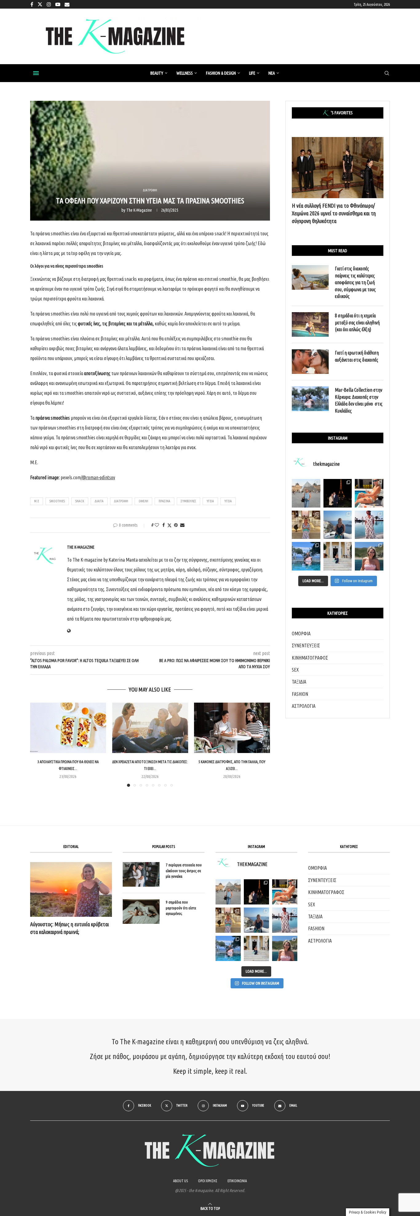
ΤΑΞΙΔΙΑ (299, 681)
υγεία (228, 501)
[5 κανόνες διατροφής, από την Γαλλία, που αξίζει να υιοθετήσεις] (232, 728)
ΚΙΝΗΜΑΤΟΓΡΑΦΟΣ (310, 658)
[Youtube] (58, 4)
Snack (79, 501)
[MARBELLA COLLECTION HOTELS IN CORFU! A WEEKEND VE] (228, 948)
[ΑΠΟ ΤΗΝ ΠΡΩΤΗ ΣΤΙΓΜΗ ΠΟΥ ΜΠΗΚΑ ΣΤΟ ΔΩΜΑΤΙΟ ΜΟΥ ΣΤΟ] (284, 920)
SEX (295, 670)
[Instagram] (48, 4)
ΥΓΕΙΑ (210, 501)
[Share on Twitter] (169, 525)
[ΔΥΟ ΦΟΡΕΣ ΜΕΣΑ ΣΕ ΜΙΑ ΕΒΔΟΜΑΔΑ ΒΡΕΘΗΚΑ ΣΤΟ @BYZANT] (228, 920)
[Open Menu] (36, 73)
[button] (38, 744)
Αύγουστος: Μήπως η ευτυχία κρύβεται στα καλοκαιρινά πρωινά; (69, 928)
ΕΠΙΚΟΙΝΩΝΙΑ (237, 1181)
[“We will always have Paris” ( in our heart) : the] (306, 493)
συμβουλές (188, 501)
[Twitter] (40, 4)
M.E (36, 501)
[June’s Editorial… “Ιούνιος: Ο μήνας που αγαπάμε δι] (369, 556)
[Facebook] (32, 4)
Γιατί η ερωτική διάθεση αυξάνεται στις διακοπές (357, 356)
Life (252, 73)
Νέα (271, 73)
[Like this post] (157, 525)
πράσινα (164, 501)
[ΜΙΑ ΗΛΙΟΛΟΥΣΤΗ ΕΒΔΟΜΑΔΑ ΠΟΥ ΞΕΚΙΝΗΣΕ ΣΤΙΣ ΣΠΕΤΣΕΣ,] (256, 948)
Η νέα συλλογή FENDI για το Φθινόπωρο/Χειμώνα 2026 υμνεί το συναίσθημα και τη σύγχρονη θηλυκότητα (334, 213)
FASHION (300, 694)
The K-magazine (139, 210)
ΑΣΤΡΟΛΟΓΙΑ (303, 706)
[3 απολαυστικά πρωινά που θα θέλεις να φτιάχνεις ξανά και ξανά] (68, 728)
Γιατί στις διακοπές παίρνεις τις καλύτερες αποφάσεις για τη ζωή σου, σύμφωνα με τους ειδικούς (355, 282)
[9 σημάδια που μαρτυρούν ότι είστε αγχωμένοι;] (141, 911)
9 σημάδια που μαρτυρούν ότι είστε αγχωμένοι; (181, 907)
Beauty (156, 73)
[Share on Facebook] (163, 525)
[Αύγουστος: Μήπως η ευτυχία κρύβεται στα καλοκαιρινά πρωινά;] (71, 889)
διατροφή (121, 501)
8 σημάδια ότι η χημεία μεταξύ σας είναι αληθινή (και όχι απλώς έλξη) (357, 322)
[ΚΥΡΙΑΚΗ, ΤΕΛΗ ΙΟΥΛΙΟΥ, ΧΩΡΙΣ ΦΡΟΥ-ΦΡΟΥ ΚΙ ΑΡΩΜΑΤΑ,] (284, 891)
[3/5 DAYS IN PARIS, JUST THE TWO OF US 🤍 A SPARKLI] (256, 891)
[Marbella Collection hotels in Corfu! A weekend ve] (306, 556)
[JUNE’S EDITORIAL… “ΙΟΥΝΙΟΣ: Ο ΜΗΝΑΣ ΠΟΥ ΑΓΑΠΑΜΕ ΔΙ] (284, 948)
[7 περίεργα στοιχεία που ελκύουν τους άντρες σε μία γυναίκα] (141, 874)
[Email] (67, 4)
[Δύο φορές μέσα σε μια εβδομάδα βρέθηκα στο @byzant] (306, 525)
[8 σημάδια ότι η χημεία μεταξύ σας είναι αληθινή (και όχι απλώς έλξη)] (310, 324)
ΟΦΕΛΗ (143, 501)
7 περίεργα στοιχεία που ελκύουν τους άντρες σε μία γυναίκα (184, 870)
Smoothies (57, 501)
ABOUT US (180, 1181)
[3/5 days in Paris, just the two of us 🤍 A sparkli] (337, 493)
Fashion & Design (221, 73)
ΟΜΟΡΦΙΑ (301, 633)
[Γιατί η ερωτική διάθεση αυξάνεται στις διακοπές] (310, 361)
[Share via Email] (182, 525)
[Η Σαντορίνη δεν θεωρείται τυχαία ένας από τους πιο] (337, 525)
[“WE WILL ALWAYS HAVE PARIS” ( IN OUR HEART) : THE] (228, 891)
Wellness (184, 73)
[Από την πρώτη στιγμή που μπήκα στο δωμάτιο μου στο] (369, 525)
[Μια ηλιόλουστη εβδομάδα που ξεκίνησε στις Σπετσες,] (337, 556)
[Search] (387, 73)
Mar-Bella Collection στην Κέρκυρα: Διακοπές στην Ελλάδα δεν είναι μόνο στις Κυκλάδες (358, 400)
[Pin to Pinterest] (176, 525)
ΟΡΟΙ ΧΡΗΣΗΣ (207, 1181)
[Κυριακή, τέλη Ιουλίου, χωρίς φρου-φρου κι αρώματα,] (369, 493)
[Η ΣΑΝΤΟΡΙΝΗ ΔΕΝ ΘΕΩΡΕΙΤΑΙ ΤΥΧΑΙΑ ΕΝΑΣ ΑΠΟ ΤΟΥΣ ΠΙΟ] (256, 920)
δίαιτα (99, 501)
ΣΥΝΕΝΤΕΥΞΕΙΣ (306, 645)
